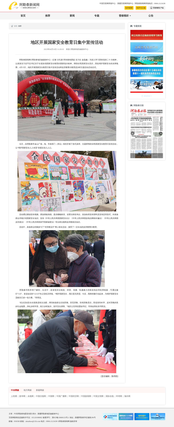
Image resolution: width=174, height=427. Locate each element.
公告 (150, 15)
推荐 (47, 15)
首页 (23, 15)
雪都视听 (124, 15)
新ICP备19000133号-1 (61, 417)
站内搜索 (129, 8)
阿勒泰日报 (139, 105)
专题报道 (138, 26)
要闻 (72, 15)
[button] (132, 133)
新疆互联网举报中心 (125, 3)
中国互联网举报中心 (108, 3)
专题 (96, 15)
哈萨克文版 (141, 8)
